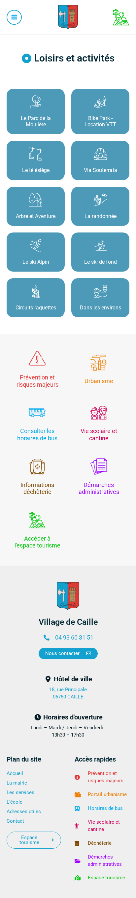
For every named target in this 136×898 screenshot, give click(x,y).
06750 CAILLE (68, 697)
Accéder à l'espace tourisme (37, 542)
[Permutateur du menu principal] (14, 17)
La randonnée (101, 216)
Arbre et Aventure (35, 216)
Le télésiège (36, 170)
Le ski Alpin (35, 262)
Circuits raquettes (36, 307)
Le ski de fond (100, 262)
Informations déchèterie (37, 488)
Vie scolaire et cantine (99, 434)
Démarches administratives (99, 488)
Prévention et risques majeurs (37, 381)
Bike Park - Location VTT (100, 121)
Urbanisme (99, 380)
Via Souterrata (100, 170)
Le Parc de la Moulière (36, 121)
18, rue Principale (68, 689)
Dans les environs (100, 307)
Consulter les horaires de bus (37, 434)
